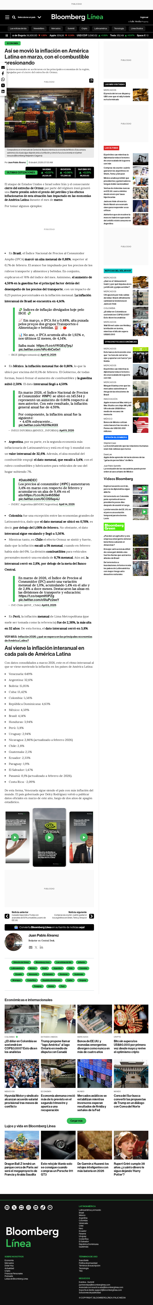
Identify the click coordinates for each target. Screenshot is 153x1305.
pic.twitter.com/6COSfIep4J (39, 499)
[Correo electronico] (31, 947)
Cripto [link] (84, 28)
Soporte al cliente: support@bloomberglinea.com (100, 1290)
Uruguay (82, 980)
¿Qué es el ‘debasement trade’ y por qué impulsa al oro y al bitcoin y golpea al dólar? (117, 284)
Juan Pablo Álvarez (17, 162)
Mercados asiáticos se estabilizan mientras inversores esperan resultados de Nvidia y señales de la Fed (92, 1103)
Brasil (44, 968)
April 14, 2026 (67, 504)
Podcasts (9, 1276)
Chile (70, 968)
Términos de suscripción (89, 1265)
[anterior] (7, 916)
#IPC (64, 484)
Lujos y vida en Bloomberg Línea (30, 1126)
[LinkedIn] (41, 947)
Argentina (58, 968)
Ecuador (18, 974)
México (32, 968)
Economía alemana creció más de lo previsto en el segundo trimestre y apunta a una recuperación (58, 1103)
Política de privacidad (88, 1263)
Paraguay (38, 986)
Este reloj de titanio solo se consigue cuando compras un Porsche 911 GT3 (57, 1169)
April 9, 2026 (66, 430)
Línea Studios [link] (137, 28)
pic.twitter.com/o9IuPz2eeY (39, 600)
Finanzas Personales (14, 1273)
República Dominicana (51, 980)
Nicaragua (16, 980)
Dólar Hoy (9, 1265)
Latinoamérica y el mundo (90, 1210)
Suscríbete (83, 1260)
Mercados (9, 1263)
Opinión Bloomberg (116, 437)
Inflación (81, 962)
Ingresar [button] (144, 17)
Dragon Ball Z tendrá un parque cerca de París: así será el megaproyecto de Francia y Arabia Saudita (21, 1169)
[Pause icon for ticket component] (7, 35)
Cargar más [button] (76, 1120)
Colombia (83, 968)
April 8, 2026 (49, 605)
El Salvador (48, 974)
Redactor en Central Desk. (42, 940)
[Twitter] (36, 947)
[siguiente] (91, 916)
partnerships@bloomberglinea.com (94, 1285)
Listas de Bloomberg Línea (16, 1279)
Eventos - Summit (86, 1282)
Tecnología (84, 1268)
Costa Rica (31, 980)
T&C (81, 1271)
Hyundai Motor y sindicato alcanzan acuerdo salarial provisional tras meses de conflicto (22, 1101)
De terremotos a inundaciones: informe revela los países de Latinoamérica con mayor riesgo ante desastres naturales (117, 568)
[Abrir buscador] (14, 17)
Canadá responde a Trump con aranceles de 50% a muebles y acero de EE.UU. (29, 917)
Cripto (7, 1271)
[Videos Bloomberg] (126, 479)
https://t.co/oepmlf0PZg (36, 596)
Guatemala (78, 974)
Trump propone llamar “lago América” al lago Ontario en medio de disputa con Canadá (55, 1046)
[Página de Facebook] (7, 1207)
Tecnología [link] (119, 28)
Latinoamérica (17, 968)
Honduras (64, 974)
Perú (63, 986)
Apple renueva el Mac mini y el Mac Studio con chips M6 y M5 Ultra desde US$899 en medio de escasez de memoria (117, 408)
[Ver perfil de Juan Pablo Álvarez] (17, 942)
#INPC (47, 396)
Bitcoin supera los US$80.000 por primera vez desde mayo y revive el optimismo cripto (130, 1046)
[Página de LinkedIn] (35, 1207)
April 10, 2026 (48, 354)
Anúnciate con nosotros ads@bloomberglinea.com (101, 1287)
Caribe (69, 980)
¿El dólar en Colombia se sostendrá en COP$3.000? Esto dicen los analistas (117, 314)
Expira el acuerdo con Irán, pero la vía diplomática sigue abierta (117, 489)
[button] (91, 81)
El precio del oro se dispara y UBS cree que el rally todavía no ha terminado (117, 96)
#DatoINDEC (28, 480)
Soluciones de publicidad (90, 1292)
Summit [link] (71, 28)
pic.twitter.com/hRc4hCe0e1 (40, 349)
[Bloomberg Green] (126, 526)
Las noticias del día (63, 962)
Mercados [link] (56, 28)
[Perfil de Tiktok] (42, 1207)
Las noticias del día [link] (18, 28)
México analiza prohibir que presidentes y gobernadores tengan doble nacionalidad (117, 181)
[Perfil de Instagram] (28, 1207)
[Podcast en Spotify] (50, 1207)
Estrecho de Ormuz (21, 962)
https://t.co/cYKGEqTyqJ (54, 346)
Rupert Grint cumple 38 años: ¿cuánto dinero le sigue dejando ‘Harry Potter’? (129, 1169)
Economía (12, 43)
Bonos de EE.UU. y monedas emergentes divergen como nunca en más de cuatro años (93, 1046)
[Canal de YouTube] (21, 1207)
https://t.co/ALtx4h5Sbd (41, 495)
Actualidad (9, 1268)
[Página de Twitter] (14, 1207)
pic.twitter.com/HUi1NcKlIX (38, 425)
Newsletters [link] (39, 28)
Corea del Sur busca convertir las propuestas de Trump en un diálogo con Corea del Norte (130, 1101)
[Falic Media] (130, 22)
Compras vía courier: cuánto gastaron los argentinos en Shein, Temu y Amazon (69, 916)
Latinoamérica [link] (100, 28)
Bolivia (51, 986)
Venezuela (33, 974)
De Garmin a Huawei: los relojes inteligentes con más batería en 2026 (93, 1167)
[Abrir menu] (7, 17)
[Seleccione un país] (39, 17)
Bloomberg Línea (42, 962)
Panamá (82, 1233)
